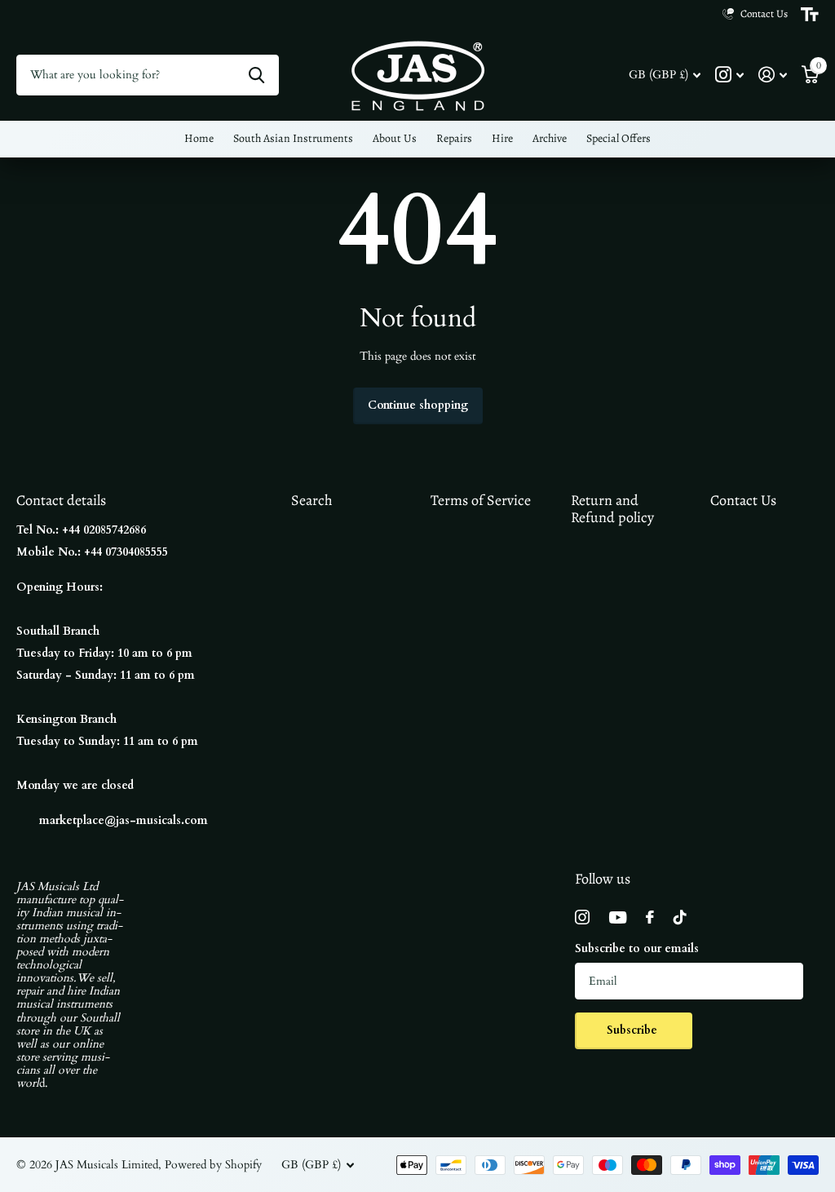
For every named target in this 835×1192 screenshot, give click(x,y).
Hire (502, 138)
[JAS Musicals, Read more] (729, 74)
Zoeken (256, 75)
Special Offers (618, 138)
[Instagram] (582, 917)
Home (199, 138)
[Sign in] (773, 74)
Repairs (454, 138)
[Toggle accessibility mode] (810, 14)
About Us (395, 138)
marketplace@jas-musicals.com (123, 820)
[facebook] (650, 917)
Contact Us (743, 500)
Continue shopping (418, 405)
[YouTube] (617, 917)
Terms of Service (481, 500)
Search (312, 500)
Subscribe (633, 1030)
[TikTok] (680, 917)
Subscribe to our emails (637, 948)
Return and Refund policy (612, 508)
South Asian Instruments (293, 138)
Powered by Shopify (213, 1164)
